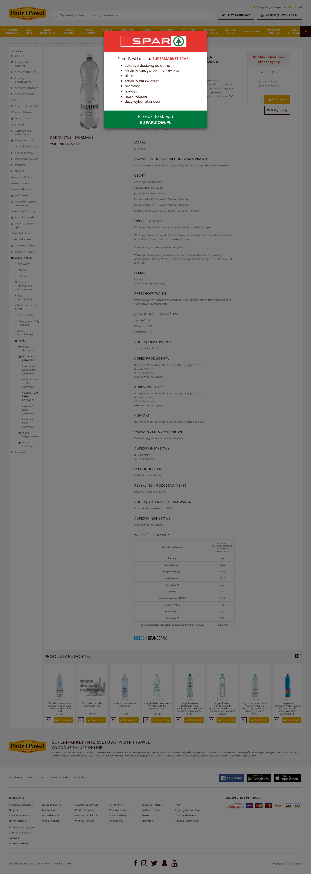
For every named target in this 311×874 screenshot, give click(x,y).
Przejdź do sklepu (155, 119)
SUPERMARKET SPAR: (171, 58)
